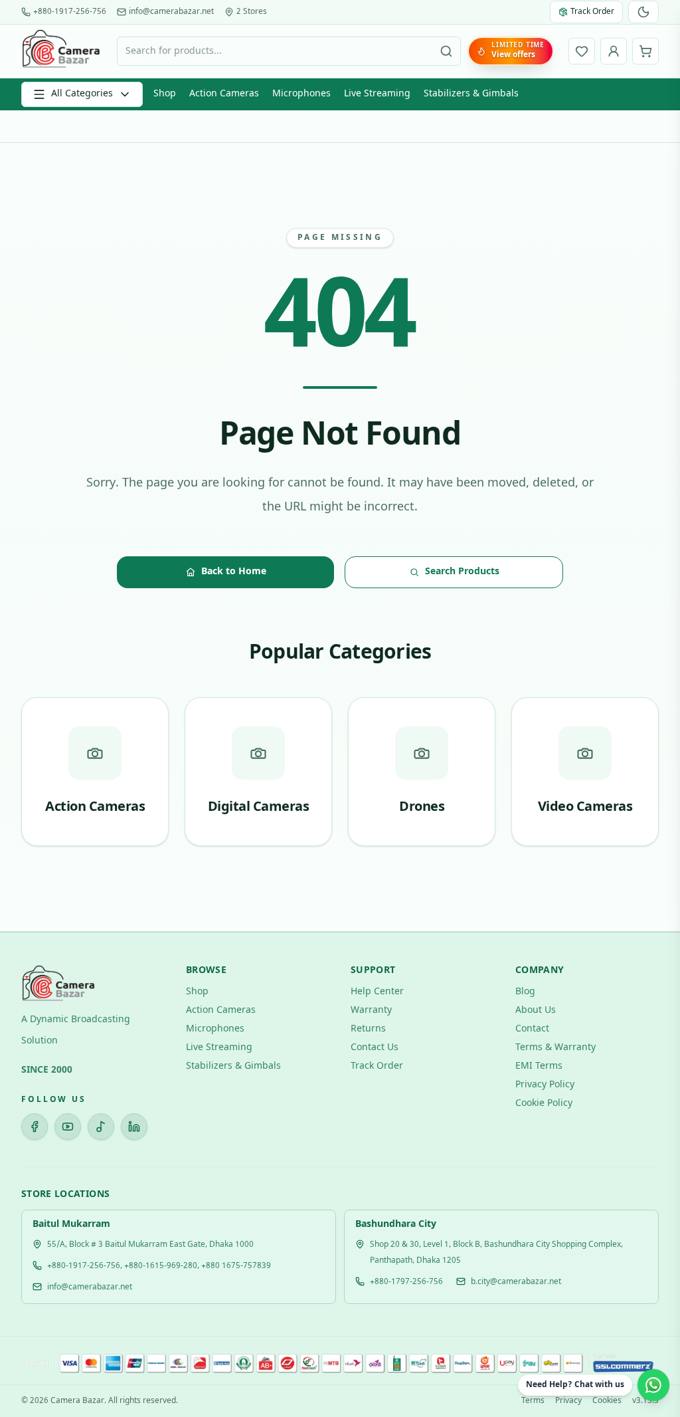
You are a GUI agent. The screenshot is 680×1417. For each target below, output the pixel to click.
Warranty (371, 1010)
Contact (532, 1029)
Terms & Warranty (555, 1047)
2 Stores (251, 12)
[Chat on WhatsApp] (653, 1385)
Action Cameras (224, 94)
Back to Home (233, 572)
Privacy (568, 1401)
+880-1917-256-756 (69, 12)
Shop (164, 94)
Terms (533, 1401)
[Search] (446, 51)
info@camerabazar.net (171, 12)
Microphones (301, 94)
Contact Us (374, 1047)
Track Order (377, 1066)
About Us (535, 1010)
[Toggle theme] (643, 12)
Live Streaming (377, 94)
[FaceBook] (34, 1126)
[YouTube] (67, 1126)
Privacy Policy (544, 1085)
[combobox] (289, 51)
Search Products (462, 572)
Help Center (377, 992)
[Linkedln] (134, 1126)
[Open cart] (645, 51)
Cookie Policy (543, 1103)
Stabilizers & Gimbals (471, 94)
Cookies (607, 1401)
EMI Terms (538, 1066)
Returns (368, 1029)
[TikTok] (101, 1126)
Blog (525, 992)
